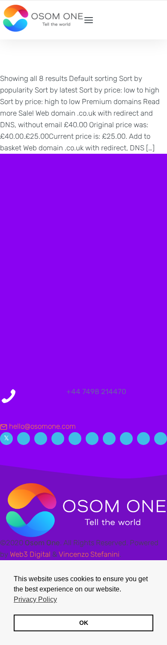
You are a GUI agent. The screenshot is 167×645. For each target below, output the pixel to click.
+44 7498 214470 (96, 391)
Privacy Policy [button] (35, 599)
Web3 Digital (30, 554)
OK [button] (83, 622)
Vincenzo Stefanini (89, 554)
